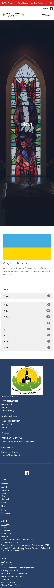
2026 (26, 304)
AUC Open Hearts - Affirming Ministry (17, 567)
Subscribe (5, 513)
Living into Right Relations (12, 576)
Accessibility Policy (9, 542)
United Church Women (11, 585)
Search (45, 8)
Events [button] (4, 502)
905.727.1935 (15, 437)
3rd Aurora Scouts (9, 582)
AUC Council (6, 562)
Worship (5, 490)
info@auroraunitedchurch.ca (21, 441)
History (4, 536)
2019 (26, 347)
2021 (26, 335)
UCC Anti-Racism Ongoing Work (15, 573)
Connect (26, 296)
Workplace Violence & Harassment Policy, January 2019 (25, 545)
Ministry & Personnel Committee (15, 565)
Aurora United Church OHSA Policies (17, 539)
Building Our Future (9, 570)
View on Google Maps (11, 410)
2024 (26, 317)
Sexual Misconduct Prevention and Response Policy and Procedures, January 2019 (25, 549)
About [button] (4, 487)
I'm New (4, 528)
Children (5, 579)
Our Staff (5, 530)
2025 (26, 311)
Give (3, 496)
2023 (26, 323)
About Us (5, 525)
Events (4, 510)
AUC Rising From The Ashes (30, 3)
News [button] (3, 506)
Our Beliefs (6, 533)
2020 (26, 341)
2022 (26, 329)
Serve (3, 493)
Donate (4, 483)
